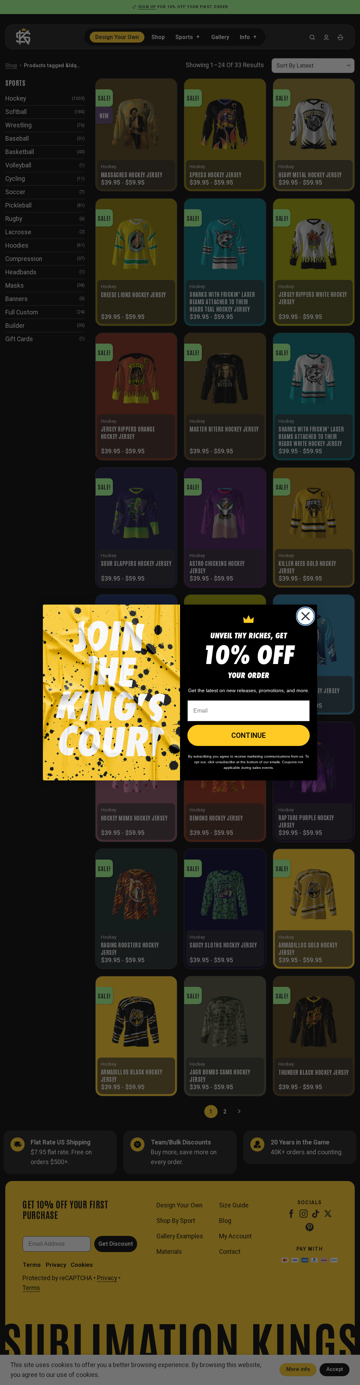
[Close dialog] (305, 616)
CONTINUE (248, 735)
